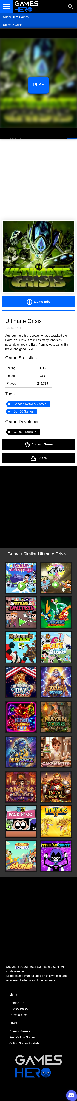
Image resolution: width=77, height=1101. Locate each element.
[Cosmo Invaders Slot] (21, 717)
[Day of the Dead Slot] (21, 787)
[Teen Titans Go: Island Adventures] (21, 578)
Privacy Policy (18, 1008)
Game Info (42, 301)
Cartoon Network (25, 431)
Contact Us (16, 1002)
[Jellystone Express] (21, 856)
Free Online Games (22, 1037)
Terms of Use (18, 1014)
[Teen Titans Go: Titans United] (21, 612)
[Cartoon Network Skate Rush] (56, 647)
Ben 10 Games (23, 411)
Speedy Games (19, 1031)
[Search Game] (71, 7)
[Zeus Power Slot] (56, 682)
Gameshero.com (48, 966)
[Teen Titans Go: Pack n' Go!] (21, 821)
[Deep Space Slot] (21, 752)
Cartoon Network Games (30, 404)
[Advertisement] (38, 179)
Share (42, 458)
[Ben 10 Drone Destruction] (56, 612)
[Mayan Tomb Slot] (56, 717)
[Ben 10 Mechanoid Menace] (21, 647)
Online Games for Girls (24, 1043)
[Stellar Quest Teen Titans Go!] (56, 856)
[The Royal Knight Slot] (56, 787)
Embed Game (42, 444)
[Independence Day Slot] (21, 682)
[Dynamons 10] (56, 821)
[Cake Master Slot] (56, 752)
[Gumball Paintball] (56, 578)
